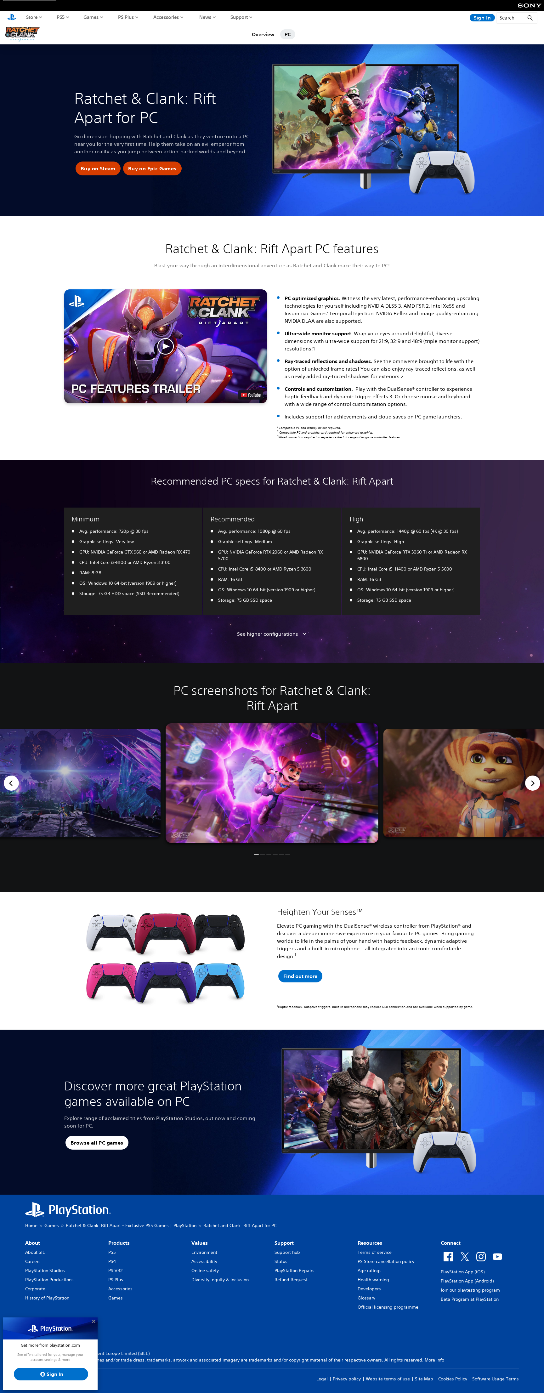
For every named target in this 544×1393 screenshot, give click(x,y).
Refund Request (291, 1279)
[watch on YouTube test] (250, 395)
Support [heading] (284, 1243)
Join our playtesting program (470, 1290)
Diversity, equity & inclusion (220, 1279)
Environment (204, 1252)
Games (91, 17)
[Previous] (11, 783)
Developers (369, 1289)
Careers (33, 1261)
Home (31, 1225)
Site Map (424, 1379)
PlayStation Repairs (294, 1270)
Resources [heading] (370, 1243)
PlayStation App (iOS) (462, 1272)
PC (288, 34)
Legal (322, 1379)
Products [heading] (119, 1243)
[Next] (532, 783)
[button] (98, 168)
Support (239, 17)
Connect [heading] (451, 1243)
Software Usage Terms (495, 1379)
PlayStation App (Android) (467, 1281)
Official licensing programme (388, 1307)
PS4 (112, 1261)
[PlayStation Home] (11, 18)
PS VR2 (115, 1270)
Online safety (205, 1270)
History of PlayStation (47, 1298)
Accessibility (204, 1261)
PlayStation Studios (45, 1270)
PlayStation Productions (49, 1279)
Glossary (366, 1298)
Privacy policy (347, 1379)
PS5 (61, 17)
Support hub (287, 1252)
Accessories (166, 17)
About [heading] (32, 1243)
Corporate (35, 1289)
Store (32, 17)
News (205, 17)
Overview (263, 34)
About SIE (35, 1252)
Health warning (373, 1279)
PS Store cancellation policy (386, 1261)
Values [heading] (199, 1243)
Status (281, 1261)
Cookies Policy (452, 1379)
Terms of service (375, 1252)
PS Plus (126, 17)
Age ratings (370, 1270)
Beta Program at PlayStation (470, 1299)
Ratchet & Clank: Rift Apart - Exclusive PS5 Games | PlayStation (131, 1225)
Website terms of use (388, 1379)
